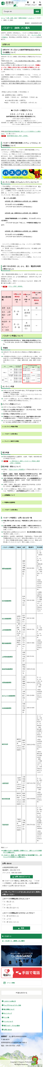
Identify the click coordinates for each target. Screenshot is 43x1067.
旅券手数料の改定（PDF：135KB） (17, 136)
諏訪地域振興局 (6, 643)
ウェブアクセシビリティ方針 (12, 1005)
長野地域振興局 (6, 568)
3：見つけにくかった (11, 922)
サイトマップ (8, 1013)
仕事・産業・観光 (12, 18)
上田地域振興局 (6, 630)
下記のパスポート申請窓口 (16, 469)
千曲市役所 (5, 824)
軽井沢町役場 (6, 799)
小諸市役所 (5, 783)
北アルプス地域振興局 (8, 696)
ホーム (3, 18)
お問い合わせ (8, 1029)
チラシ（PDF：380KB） (15, 286)
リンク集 (6, 1017)
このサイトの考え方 (10, 1001)
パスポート (31, 18)
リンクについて (8, 1021)
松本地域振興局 (6, 601)
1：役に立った (9, 901)
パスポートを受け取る (11, 434)
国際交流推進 (22, 18)
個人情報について (9, 1009)
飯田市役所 (5, 744)
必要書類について (9, 495)
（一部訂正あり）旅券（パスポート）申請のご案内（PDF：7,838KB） (24, 462)
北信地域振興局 (6, 708)
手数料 (4, 37)
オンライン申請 (36, 35)
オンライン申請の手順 (11, 426)
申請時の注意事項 (9, 502)
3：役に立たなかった (11, 907)
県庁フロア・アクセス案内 (12, 1025)
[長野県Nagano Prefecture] (7, 3)
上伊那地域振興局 (7, 656)
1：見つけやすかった (11, 916)
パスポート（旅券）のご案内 (15, 941)
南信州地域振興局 (7, 669)
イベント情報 (11, 983)
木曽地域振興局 (6, 682)
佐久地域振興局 (6, 618)
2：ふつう (7, 905)
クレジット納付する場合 (11, 441)
